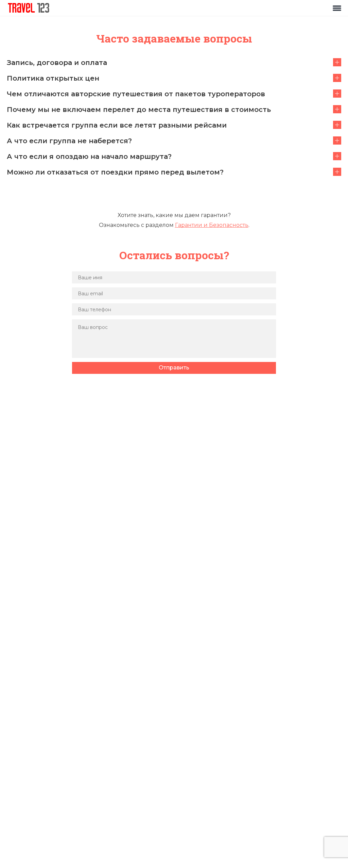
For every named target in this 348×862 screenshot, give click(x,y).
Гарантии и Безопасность (211, 225)
